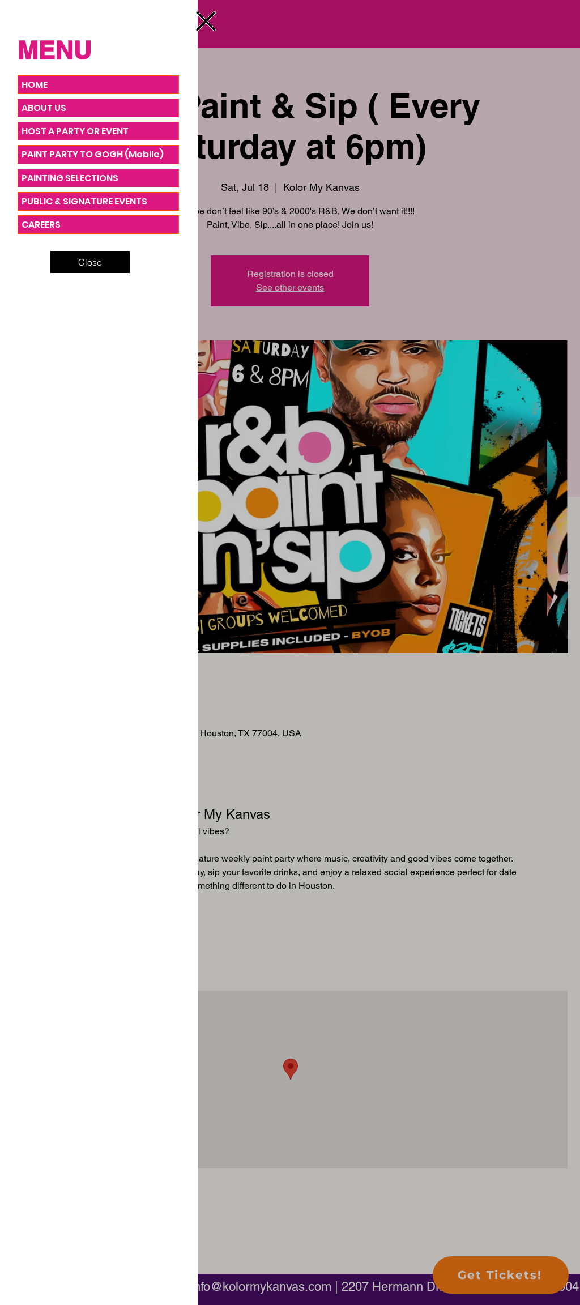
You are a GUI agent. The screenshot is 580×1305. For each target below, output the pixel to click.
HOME (35, 84)
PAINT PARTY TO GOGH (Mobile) (93, 154)
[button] (206, 21)
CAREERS (41, 224)
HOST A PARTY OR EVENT (75, 131)
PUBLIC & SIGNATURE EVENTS (84, 201)
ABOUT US (44, 107)
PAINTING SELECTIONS (70, 178)
